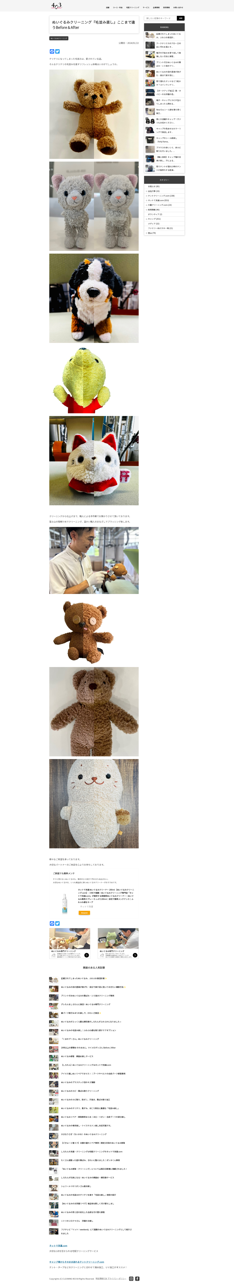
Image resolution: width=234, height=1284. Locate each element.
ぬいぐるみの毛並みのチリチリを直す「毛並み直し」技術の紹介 (88, 1194)
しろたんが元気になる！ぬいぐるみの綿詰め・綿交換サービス (87, 1177)
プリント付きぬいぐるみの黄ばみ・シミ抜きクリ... (168, 64)
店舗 (107, 7)
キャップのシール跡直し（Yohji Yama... (166, 140)
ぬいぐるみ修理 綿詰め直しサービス (77, 1056)
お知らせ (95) (154, 186)
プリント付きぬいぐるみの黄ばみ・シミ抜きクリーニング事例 (87, 995)
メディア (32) (153, 223)
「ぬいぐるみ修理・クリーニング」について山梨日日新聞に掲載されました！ (94, 1168)
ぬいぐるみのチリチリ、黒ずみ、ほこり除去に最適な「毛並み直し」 (90, 1108)
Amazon (84, 912)
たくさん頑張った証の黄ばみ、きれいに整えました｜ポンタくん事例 (90, 1160)
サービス (146, 7)
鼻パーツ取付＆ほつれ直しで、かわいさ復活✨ (81, 1013)
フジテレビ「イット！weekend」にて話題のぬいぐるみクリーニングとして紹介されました (96, 1231)
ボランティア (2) (155, 214)
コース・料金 (118, 7)
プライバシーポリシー (116, 1278)
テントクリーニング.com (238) (161, 195)
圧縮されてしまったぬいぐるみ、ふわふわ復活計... (168, 35)
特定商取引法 (101, 1278)
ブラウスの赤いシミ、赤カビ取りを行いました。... (168, 149)
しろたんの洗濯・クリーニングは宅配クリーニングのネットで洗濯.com (91, 1151)
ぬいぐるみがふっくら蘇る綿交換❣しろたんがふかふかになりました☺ (91, 1021)
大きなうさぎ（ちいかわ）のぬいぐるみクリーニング (84, 1134)
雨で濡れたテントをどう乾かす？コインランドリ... (168, 83)
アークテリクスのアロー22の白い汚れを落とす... (168, 45)
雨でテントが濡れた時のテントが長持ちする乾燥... (168, 168)
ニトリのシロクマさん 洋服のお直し (77, 1220)
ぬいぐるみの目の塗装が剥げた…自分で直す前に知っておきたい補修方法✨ (93, 987)
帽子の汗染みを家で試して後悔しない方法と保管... (168, 54)
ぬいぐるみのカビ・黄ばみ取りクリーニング (80, 1091)
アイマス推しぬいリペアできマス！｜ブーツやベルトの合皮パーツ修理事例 (93, 1073)
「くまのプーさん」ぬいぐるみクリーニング (80, 1039)
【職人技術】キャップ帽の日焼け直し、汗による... (168, 159)
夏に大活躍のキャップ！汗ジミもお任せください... (168, 121)
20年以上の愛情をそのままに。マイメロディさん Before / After (88, 1047)
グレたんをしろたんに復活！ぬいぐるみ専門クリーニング (85, 1004)
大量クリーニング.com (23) (160, 205)
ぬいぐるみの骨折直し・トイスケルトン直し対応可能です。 (86, 1125)
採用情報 (166, 7)
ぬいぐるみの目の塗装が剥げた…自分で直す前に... (168, 73)
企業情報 (156, 7)
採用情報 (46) (154, 209)
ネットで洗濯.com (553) (158, 200)
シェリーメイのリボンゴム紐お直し (76, 1186)
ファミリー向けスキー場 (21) (160, 228)
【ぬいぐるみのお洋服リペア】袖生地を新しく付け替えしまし (87, 1203)
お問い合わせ (178, 7)
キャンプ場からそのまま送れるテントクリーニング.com (76, 1261)
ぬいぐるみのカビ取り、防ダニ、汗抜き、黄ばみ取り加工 (85, 1099)
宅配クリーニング (132, 7)
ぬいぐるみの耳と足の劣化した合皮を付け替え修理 (83, 1212)
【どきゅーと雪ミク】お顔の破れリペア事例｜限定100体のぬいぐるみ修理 (93, 1142)
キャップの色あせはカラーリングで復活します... (168, 130)
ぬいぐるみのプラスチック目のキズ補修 (78, 1082)
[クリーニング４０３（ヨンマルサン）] (56, 5)
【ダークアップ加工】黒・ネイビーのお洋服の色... (168, 92)
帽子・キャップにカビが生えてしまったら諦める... (168, 102)
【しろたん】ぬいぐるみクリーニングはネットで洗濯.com (86, 1065)
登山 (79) (152, 233)
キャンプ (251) (154, 218)
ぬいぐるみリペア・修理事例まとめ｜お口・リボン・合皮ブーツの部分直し (93, 1117)
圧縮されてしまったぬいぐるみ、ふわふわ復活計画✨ (84, 978)
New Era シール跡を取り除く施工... (168, 111)
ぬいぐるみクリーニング (59, 38)
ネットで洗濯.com (58, 1245)
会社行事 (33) (154, 191)
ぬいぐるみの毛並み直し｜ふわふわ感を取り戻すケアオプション (88, 1030)
